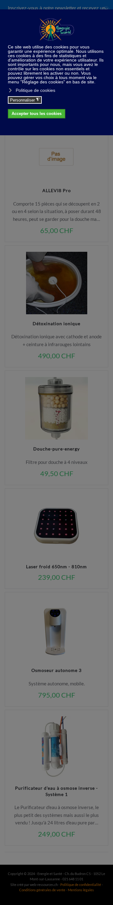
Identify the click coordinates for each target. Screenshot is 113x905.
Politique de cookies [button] (35, 90)
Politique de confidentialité (80, 885)
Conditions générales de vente (42, 890)
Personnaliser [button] (25, 99)
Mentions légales (81, 890)
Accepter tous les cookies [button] (37, 114)
